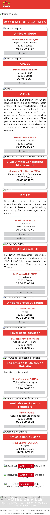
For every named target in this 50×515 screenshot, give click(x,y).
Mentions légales (6, 510)
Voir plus (26, 466)
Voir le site (25, 238)
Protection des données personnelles (27, 510)
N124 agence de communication (33, 513)
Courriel (25, 53)
